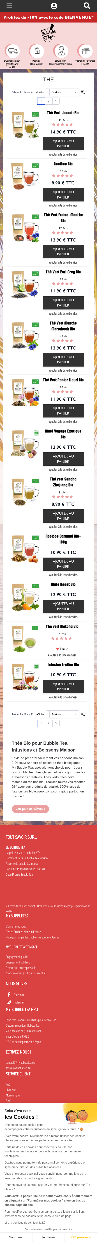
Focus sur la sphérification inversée (25, 869)
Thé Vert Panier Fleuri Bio (63, 379)
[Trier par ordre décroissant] (83, 92)
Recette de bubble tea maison (22, 864)
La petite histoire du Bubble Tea (23, 853)
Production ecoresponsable (21, 968)
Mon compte (13, 1095)
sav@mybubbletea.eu (18, 1068)
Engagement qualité (17, 957)
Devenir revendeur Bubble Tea (22, 1025)
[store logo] (48, 33)
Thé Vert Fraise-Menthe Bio (63, 217)
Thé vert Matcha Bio (62, 626)
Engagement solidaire (18, 962)
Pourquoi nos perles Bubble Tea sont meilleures (32, 937)
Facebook (19, 995)
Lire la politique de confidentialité (25, 1222)
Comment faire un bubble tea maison (27, 858)
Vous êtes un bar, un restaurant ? (24, 1031)
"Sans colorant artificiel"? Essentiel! (26, 973)
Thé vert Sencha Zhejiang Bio (63, 482)
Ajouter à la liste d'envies (63, 154)
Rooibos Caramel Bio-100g (63, 539)
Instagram (19, 1002)
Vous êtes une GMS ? (17, 1036)
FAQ (8, 1084)
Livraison (11, 1090)
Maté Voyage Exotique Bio (63, 434)
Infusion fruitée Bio (63, 664)
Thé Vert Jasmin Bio (63, 112)
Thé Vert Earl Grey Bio (63, 271)
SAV (8, 1101)
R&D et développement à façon (23, 1042)
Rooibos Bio (63, 163)
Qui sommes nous (16, 926)
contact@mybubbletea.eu (20, 1063)
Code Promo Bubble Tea (19, 874)
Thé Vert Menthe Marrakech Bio (63, 326)
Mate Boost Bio (63, 584)
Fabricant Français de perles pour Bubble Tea (31, 1020)
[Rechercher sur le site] (87, 6)
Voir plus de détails (29, 809)
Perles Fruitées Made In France (23, 932)
